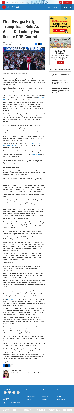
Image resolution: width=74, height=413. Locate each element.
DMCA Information (46, 389)
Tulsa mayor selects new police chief (60, 74)
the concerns (11, 299)
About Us (28, 389)
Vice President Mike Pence (10, 145)
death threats (36, 154)
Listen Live (44, 393)
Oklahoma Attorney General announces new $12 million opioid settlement (61, 82)
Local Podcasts (45, 396)
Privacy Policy (60, 389)
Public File (59, 393)
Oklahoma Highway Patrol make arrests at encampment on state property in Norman (60, 90)
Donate (68, 2)
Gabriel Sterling (20, 162)
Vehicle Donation (61, 399)
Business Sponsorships (31, 393)
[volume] (8, 7)
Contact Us (28, 399)
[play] (4, 7)
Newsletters (44, 399)
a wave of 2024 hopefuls (33, 143)
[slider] (10, 7)
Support (59, 396)
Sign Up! (60, 62)
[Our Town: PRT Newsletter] (60, 42)
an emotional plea (11, 153)
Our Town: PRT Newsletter (60, 52)
